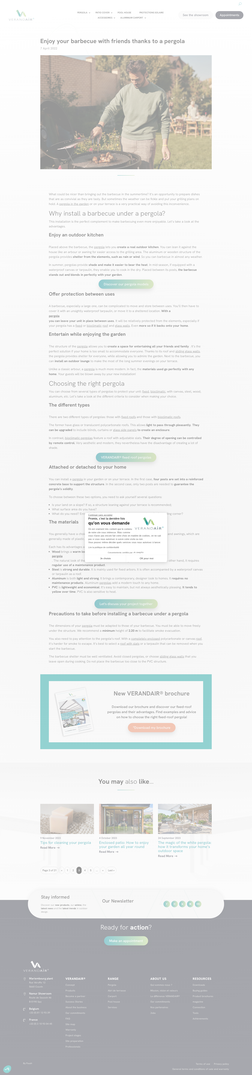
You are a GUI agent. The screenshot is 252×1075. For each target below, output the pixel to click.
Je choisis (105, 558)
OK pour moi (146, 558)
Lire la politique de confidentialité (103, 547)
